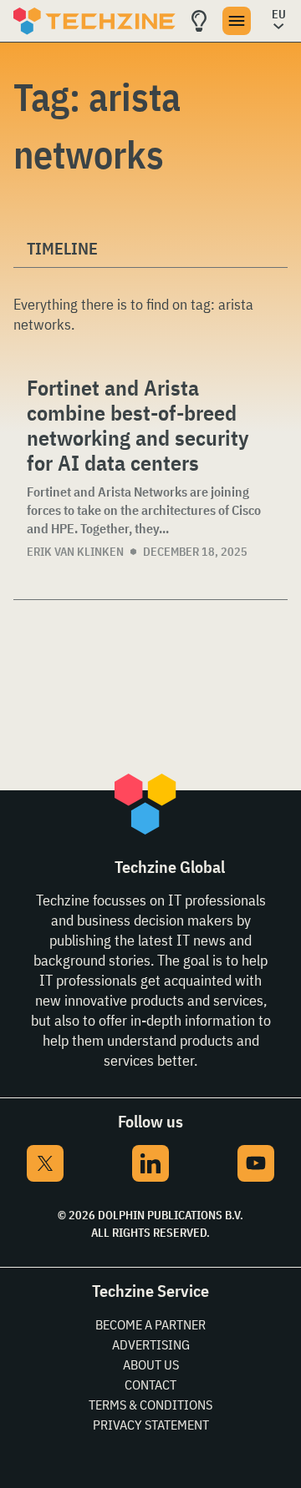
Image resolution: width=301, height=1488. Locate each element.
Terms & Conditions (150, 1404)
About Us (151, 1364)
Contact (150, 1384)
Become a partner (150, 1324)
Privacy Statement (151, 1424)
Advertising (151, 1344)
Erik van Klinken (75, 551)
